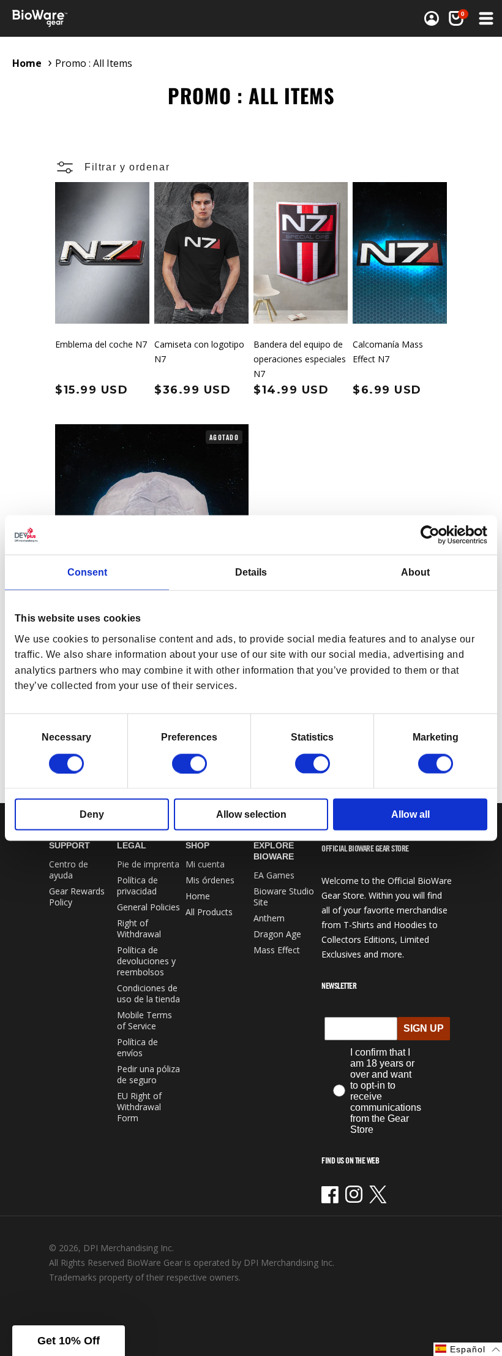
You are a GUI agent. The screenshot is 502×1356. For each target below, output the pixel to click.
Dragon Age (277, 934)
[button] (456, 18)
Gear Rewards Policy (77, 896)
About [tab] (415, 572)
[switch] (189, 763)
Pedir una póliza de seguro (148, 1074)
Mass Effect (276, 950)
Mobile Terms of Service (144, 1020)
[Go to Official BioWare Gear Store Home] (132, 18)
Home (27, 63)
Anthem (269, 918)
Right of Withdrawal (139, 928)
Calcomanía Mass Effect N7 (388, 351)
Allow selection (251, 814)
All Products (209, 912)
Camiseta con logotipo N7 (199, 351)
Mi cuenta (205, 864)
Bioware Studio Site (283, 896)
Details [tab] (251, 572)
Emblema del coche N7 (101, 344)
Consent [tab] (87, 572)
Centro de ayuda (68, 869)
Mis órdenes (209, 880)
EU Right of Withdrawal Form (139, 1107)
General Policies (148, 907)
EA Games (273, 875)
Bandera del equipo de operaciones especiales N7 (299, 358)
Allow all (410, 814)
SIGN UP (423, 1028)
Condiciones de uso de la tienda (148, 993)
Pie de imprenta (148, 864)
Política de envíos (137, 1047)
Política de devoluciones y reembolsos (146, 961)
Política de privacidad (137, 885)
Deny (92, 814)
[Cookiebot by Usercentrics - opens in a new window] (433, 535)
